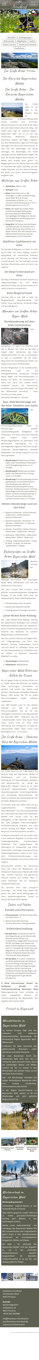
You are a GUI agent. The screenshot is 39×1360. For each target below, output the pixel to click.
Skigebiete (21, 41)
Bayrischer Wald (30, 989)
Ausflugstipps (25, 37)
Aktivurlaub (8, 41)
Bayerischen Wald (26, 388)
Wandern (12, 37)
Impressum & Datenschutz (14, 1324)
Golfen (32, 41)
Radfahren (19, 48)
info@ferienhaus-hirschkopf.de (16, 1318)
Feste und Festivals (27, 44)
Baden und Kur (9, 44)
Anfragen (33, 5)
